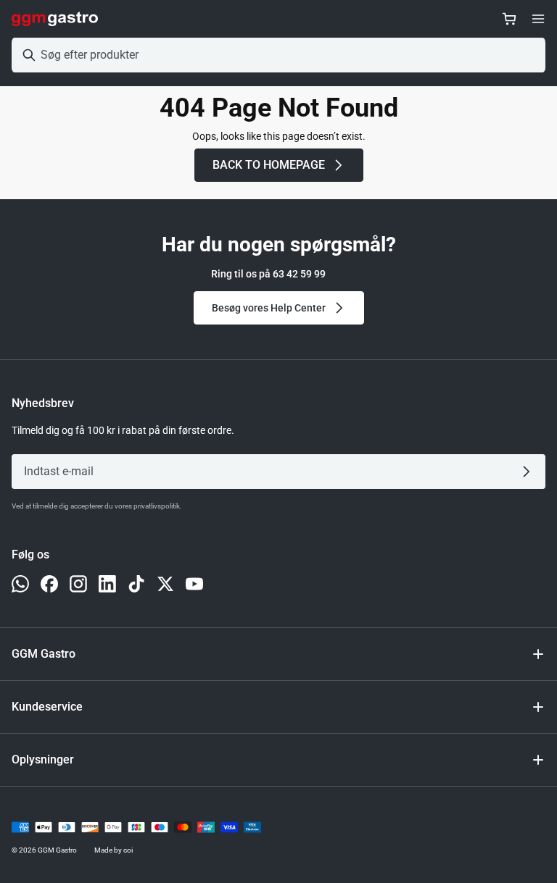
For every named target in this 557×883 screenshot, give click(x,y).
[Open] (538, 19)
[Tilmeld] (529, 471)
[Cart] (509, 19)
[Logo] (55, 19)
